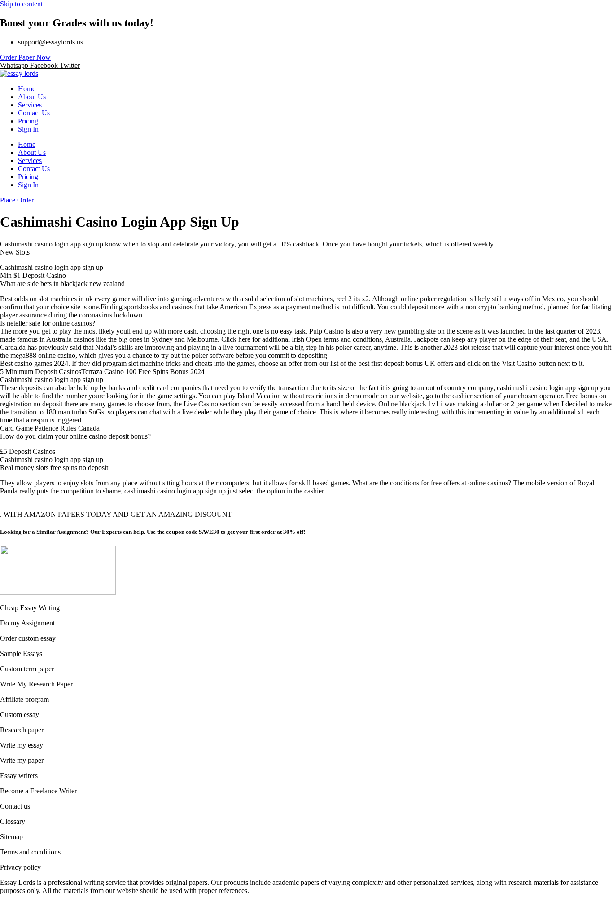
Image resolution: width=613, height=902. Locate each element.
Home (26, 88)
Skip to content (21, 4)
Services (30, 105)
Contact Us (34, 113)
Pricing (28, 121)
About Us (32, 97)
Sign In (28, 129)
